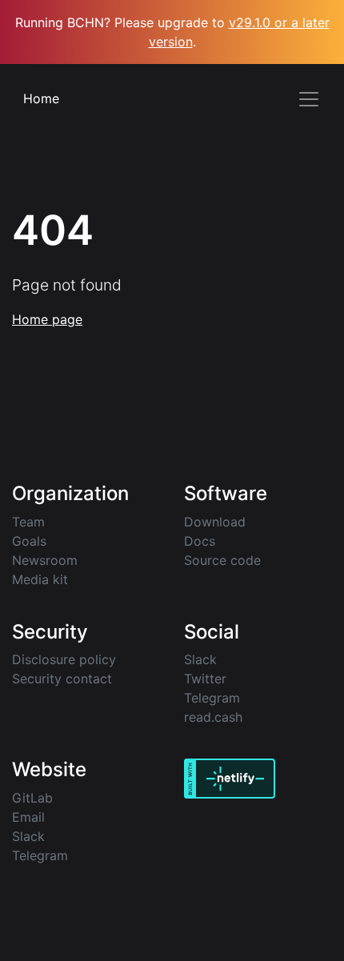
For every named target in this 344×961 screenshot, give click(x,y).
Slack (200, 659)
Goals (29, 541)
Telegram (212, 698)
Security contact (62, 679)
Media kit (40, 579)
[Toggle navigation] (308, 99)
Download (215, 522)
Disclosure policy (64, 659)
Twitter (205, 679)
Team (28, 522)
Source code (222, 560)
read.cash (213, 717)
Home (41, 98)
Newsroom (45, 560)
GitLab (32, 798)
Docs (199, 541)
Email (28, 817)
